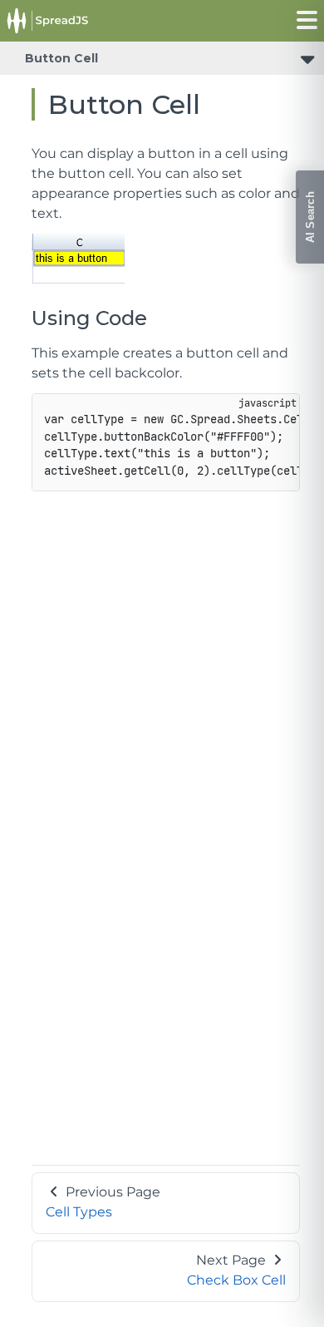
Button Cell (61, 58)
